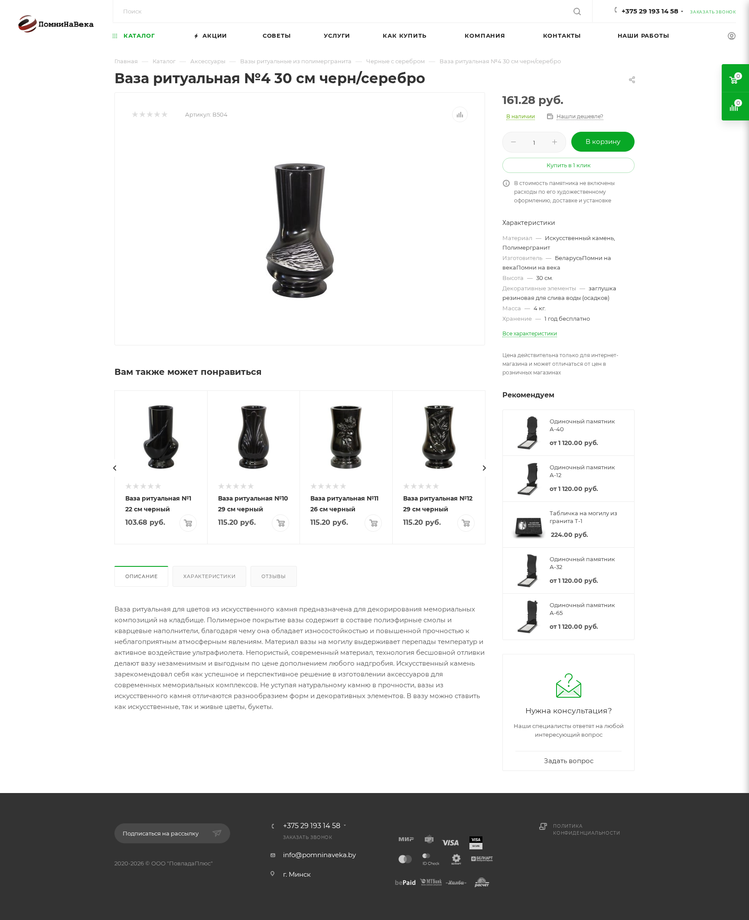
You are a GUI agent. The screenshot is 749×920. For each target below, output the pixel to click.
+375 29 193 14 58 (650, 11)
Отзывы (273, 576)
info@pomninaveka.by (319, 855)
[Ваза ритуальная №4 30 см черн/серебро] (299, 230)
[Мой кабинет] (732, 37)
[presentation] (115, 468)
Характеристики (209, 576)
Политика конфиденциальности (586, 829)
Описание (141, 576)
